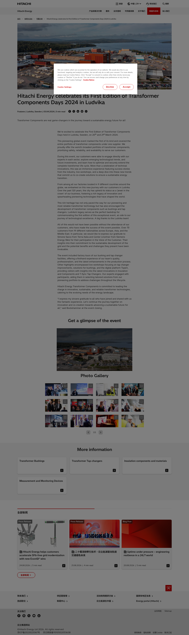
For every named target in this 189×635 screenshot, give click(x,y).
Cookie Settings (64, 87)
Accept (126, 87)
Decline (110, 87)
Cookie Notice (88, 80)
